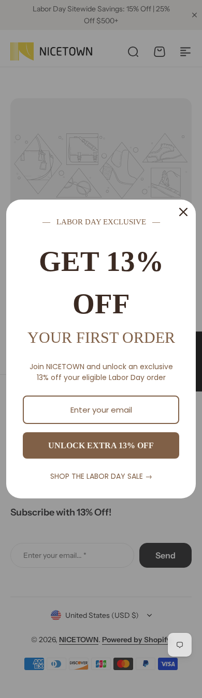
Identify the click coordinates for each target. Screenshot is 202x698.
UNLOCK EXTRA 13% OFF (101, 445)
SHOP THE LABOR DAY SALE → (101, 476)
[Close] (183, 212)
